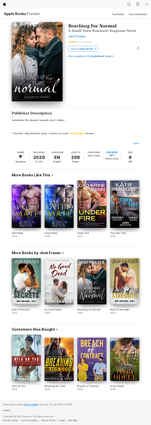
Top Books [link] (118, 14)
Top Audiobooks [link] (138, 14)
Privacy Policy (10, 420)
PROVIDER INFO (111, 154)
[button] (128, 4)
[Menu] (146, 4)
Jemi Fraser (77, 36)
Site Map (72, 420)
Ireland (6, 410)
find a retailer (31, 404)
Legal (62, 420)
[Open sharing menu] (138, 48)
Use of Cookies (29, 420)
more (136, 143)
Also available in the (89, 56)
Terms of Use (48, 420)
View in (81, 48)
